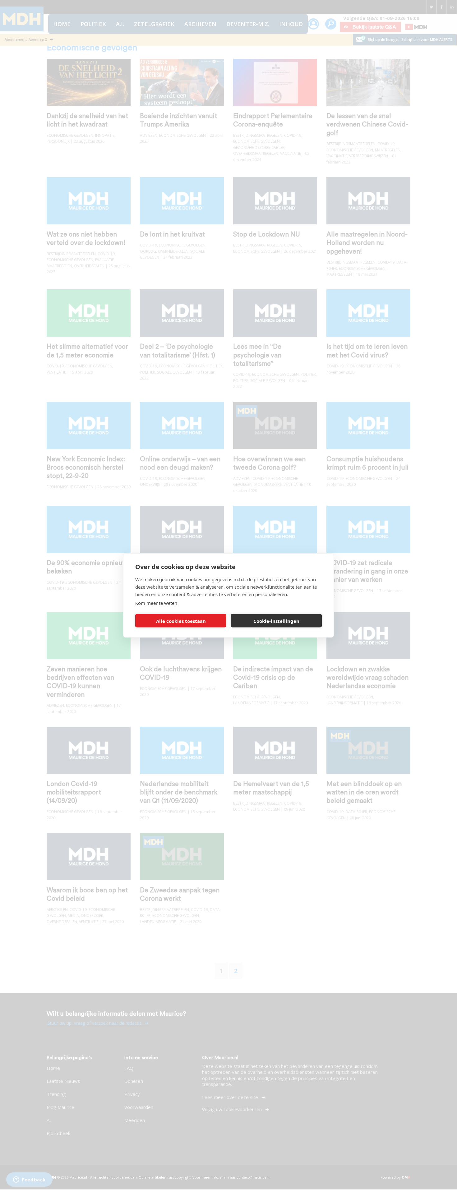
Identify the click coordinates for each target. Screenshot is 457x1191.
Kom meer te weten (156, 603)
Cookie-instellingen (276, 621)
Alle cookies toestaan (181, 621)
